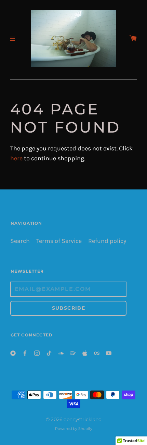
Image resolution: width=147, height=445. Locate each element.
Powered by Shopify (73, 428)
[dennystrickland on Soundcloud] (61, 352)
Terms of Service (59, 241)
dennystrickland (83, 419)
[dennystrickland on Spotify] (73, 352)
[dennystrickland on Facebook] (25, 352)
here (16, 158)
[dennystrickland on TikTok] (49, 352)
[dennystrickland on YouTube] (108, 352)
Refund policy (107, 241)
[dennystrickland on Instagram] (37, 352)
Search (20, 241)
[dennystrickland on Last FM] (96, 352)
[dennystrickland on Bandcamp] (13, 352)
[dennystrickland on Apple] (85, 352)
